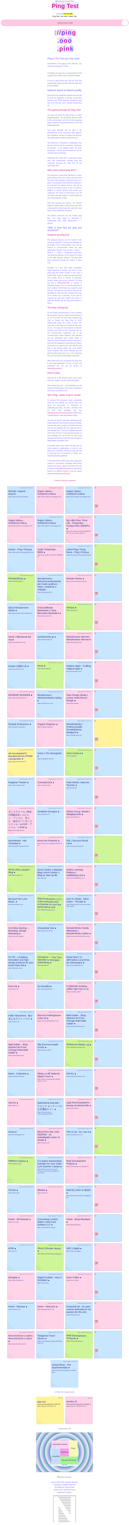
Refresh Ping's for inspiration (65, 480)
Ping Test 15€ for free (68, 1460)
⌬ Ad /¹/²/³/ (64, 1465)
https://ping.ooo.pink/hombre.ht (76, 1406)
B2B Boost (64, 1452)
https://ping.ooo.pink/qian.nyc (46, 1406)
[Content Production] (64, 1477)
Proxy (73, 1448)
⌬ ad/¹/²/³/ (96, 506)
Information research (60, 1444)
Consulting (56, 1456)
